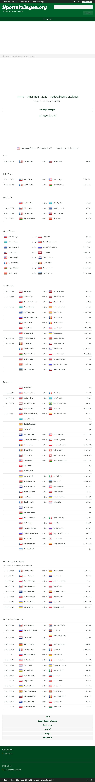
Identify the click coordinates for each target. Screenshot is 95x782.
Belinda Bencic (58, 450)
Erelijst (47, 733)
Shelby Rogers (47, 268)
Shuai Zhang (57, 218)
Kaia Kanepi (57, 481)
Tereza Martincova (59, 369)
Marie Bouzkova (58, 302)
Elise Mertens (47, 263)
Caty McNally (58, 328)
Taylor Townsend (59, 434)
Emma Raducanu (48, 257)
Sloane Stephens (59, 291)
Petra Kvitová (58, 161)
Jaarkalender (24, 1)
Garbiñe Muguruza (59, 307)
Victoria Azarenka (59, 338)
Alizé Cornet (57, 393)
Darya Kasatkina (58, 528)
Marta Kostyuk (58, 333)
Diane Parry (57, 649)
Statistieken (47, 725)
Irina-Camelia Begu (59, 696)
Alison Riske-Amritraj (49, 242)
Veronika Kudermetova (50, 247)
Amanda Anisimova (59, 359)
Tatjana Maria (58, 654)
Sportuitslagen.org (11, 7)
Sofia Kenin (57, 523)
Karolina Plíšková (59, 343)
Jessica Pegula (58, 213)
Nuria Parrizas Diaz (59, 544)
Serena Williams (58, 486)
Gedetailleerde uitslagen (47, 721)
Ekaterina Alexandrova (60, 364)
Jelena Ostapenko (59, 296)
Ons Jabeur (46, 252)
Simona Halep (58, 317)
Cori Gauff (57, 408)
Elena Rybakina (58, 203)
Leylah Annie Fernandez (61, 533)
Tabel (47, 716)
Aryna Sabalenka (59, 185)
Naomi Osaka (58, 538)
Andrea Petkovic (58, 570)
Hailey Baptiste (58, 681)
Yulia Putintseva (58, 398)
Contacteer (8, 753)
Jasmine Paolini (58, 670)
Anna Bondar (57, 707)
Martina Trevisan (59, 518)
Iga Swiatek (46, 237)
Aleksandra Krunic (59, 625)
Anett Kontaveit (47, 273)
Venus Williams (58, 492)
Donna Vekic (57, 576)
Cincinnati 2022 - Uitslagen (26, 56)
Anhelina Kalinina (59, 497)
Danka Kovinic (58, 691)
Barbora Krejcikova (59, 440)
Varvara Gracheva (59, 660)
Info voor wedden (10, 1)
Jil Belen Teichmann (60, 455)
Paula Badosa (58, 312)
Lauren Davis (58, 686)
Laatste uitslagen (38, 1)
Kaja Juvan (57, 675)
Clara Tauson (58, 701)
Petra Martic (57, 502)
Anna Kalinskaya (58, 354)
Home (7, 56)
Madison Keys (58, 179)
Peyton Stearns (58, 596)
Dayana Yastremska (60, 665)
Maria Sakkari (58, 348)
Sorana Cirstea (58, 322)
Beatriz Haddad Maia (60, 403)
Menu (49, 19)
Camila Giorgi (58, 476)
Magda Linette (58, 586)
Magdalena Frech (59, 607)
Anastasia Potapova (60, 445)
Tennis (13, 56)
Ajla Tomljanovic (59, 208)
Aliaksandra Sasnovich (60, 460)
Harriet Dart (57, 630)
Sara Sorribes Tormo (60, 413)
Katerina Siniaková (59, 644)
